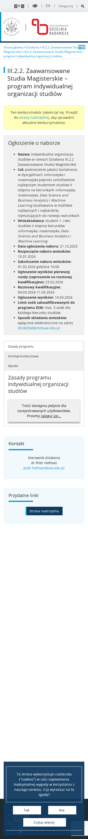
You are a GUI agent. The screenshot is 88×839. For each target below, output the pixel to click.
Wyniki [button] (13, 366)
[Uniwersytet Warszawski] (11, 27)
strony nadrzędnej (34, 117)
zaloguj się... (51, 416)
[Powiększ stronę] (15, 6)
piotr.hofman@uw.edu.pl (44, 468)
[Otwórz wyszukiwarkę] (80, 6)
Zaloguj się (65, 6)
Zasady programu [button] (21, 346)
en (48, 6)
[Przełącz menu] (82, 46)
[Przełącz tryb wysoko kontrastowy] (35, 6)
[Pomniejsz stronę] (22, 6)
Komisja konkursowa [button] (23, 356)
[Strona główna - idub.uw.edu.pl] (50, 26)
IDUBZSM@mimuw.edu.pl (39, 328)
